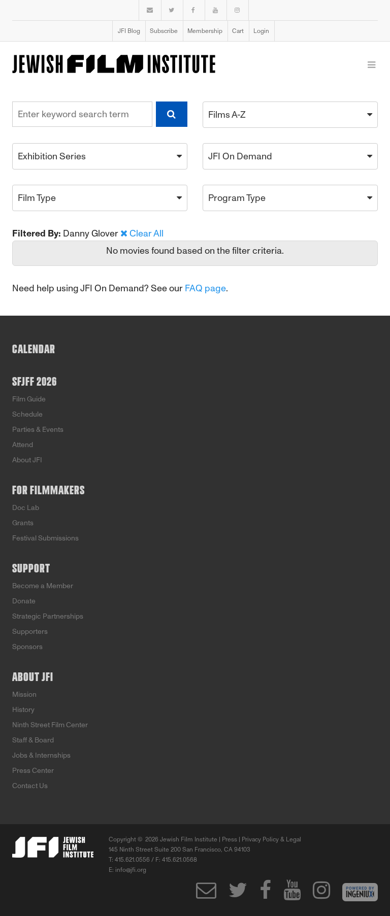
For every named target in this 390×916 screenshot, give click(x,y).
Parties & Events (37, 429)
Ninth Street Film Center (50, 725)
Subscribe (164, 31)
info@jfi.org (130, 869)
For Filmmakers (48, 491)
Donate (24, 601)
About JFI (27, 460)
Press (229, 839)
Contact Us (30, 786)
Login (261, 31)
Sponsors (27, 646)
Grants (23, 523)
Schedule (27, 414)
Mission (24, 694)
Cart (238, 31)
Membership (204, 31)
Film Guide (29, 399)
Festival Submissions (45, 538)
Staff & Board (33, 740)
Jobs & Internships (41, 755)
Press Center (33, 770)
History (23, 709)
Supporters (30, 631)
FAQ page (205, 288)
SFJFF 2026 (34, 382)
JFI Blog (129, 31)
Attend (22, 444)
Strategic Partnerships (47, 616)
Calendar (33, 350)
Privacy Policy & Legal (271, 839)
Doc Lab (25, 507)
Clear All (146, 233)
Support (31, 569)
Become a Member (42, 586)
